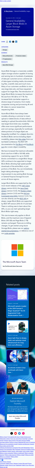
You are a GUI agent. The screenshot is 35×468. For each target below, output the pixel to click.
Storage (5, 49)
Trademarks (19, 465)
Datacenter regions (5, 438)
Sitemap (16, 463)
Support (32, 444)
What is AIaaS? (21, 455)
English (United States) (6, 458)
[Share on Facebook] (10, 42)
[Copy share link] (7, 42)
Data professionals (7, 55)
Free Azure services (21, 440)
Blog (14, 449)
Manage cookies (4, 465)
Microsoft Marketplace (24, 447)
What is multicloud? (19, 453)
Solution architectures (24, 444)
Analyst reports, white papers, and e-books (18, 451)
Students (28, 449)
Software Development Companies (9, 447)
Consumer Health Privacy (6, 463)
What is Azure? (4, 437)
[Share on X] (13, 42)
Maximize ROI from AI (24, 442)
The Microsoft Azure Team (13, 29)
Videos (31, 451)
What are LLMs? (29, 455)
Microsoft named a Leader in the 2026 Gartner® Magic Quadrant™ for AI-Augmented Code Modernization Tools (17, 310)
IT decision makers (21, 55)
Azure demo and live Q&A (7, 446)
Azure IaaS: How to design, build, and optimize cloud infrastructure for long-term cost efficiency (17, 341)
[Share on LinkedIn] (16, 42)
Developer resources (20, 449)
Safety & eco (25, 465)
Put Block (19, 144)
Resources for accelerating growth (9, 444)
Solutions (32, 442)
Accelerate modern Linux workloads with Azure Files (16, 370)
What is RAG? (14, 456)
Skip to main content (5, 1)
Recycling (31, 465)
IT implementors (7, 59)
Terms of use (12, 465)
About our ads (3, 467)
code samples (9, 233)
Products (6, 440)
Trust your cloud (14, 438)
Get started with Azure (14, 437)
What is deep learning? (11, 455)
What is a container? (5, 456)
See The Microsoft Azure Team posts (12, 266)
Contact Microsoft (23, 463)
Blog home (9, 11)
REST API (23, 199)
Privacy (30, 463)
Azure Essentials (23, 438)
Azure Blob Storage (8, 65)
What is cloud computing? (7, 453)
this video (22, 139)
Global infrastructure (25, 437)
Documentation (8, 449)
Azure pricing (12, 440)
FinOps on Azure (13, 442)
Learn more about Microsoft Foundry (17, 417)
